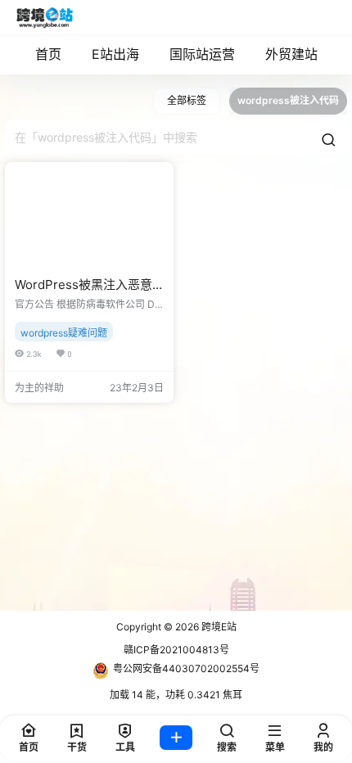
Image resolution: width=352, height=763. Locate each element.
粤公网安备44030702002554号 (186, 668)
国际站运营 (202, 54)
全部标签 (186, 100)
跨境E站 (218, 627)
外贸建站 (291, 54)
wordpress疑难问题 (63, 333)
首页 (48, 54)
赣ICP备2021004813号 (176, 649)
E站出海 (115, 54)
